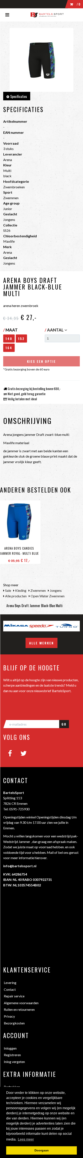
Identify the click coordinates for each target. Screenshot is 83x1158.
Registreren (12, 1055)
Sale (7, 590)
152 (21, 338)
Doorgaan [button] (41, 1150)
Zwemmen (38, 590)
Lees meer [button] (26, 1139)
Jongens (55, 590)
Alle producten (15, 596)
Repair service (14, 996)
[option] (36, 626)
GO (64, 724)
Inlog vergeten (14, 1062)
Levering (10, 983)
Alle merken (41, 643)
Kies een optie (41, 361)
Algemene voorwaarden (21, 1003)
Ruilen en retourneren (19, 1009)
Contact (10, 989)
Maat (10, 329)
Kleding (20, 590)
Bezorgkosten (14, 1023)
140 (9, 338)
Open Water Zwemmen (47, 596)
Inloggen (10, 1048)
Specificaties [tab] (18, 96)
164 (9, 347)
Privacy (9, 1016)
